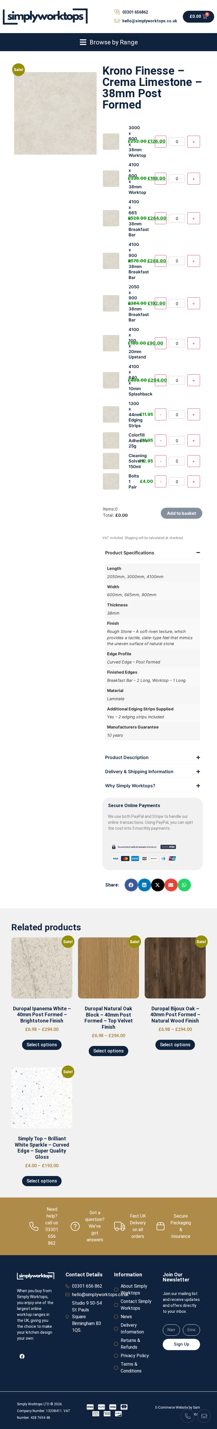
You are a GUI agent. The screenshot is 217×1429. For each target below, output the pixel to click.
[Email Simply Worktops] (204, 1416)
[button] (108, 42)
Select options (42, 1044)
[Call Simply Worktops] (187, 1416)
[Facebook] (22, 1356)
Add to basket (181, 513)
